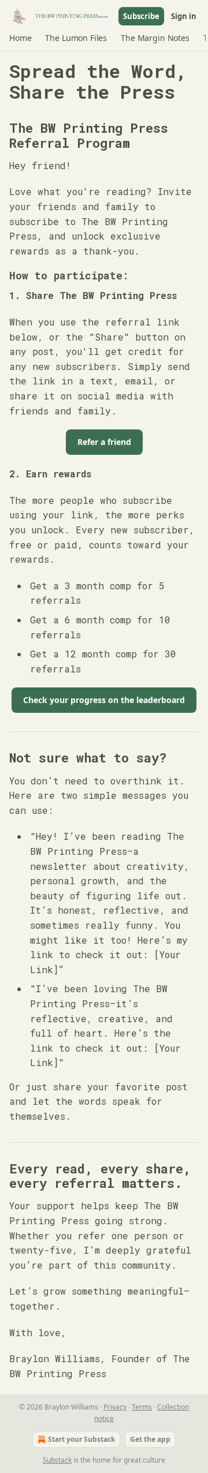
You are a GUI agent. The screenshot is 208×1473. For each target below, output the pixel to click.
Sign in (183, 16)
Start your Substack (81, 1439)
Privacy (115, 1407)
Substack (57, 1460)
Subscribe (141, 16)
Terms (142, 1407)
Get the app (150, 1439)
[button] (20, 38)
